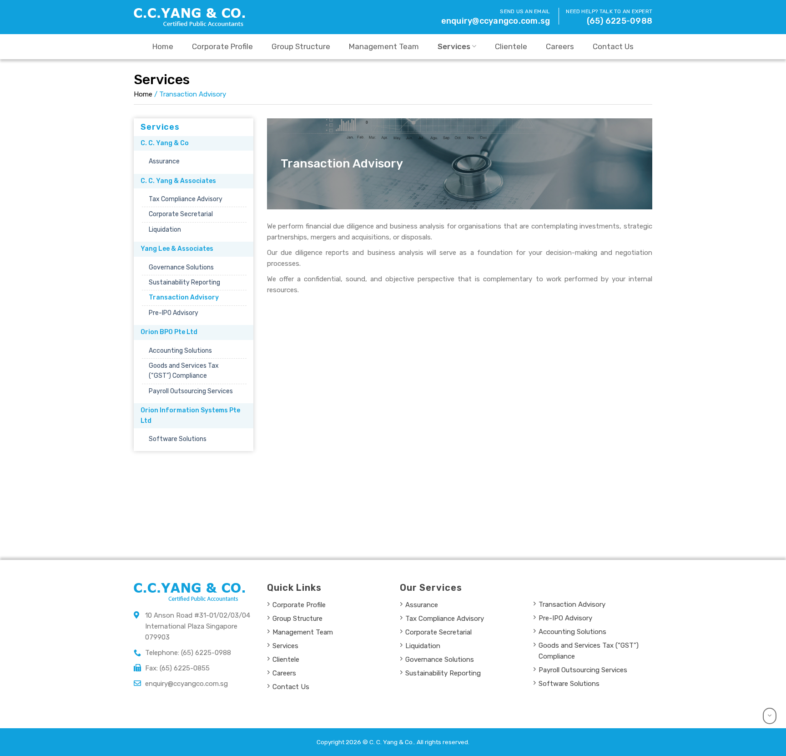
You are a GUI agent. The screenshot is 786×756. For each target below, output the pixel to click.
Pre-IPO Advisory (173, 313)
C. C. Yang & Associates (178, 181)
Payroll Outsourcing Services (191, 391)
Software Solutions (178, 439)
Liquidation (165, 229)
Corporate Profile (222, 46)
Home (162, 46)
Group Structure (301, 46)
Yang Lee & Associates (177, 249)
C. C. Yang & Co (165, 143)
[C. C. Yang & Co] (190, 17)
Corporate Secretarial (181, 214)
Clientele (511, 46)
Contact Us (613, 46)
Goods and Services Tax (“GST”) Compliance (184, 371)
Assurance (164, 161)
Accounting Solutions (180, 351)
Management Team (384, 46)
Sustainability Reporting (184, 282)
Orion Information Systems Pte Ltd (190, 415)
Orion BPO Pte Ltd (169, 332)
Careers (560, 46)
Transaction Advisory (184, 297)
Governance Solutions (181, 267)
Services (454, 46)
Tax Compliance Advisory (185, 199)
